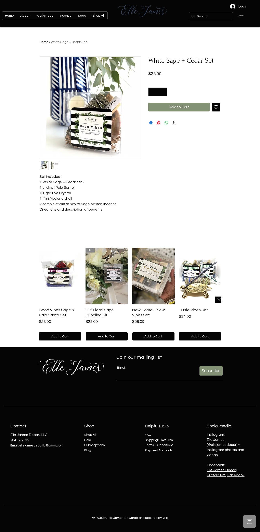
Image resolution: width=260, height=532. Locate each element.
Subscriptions (94, 445)
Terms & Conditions (159, 445)
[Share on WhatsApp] (166, 122)
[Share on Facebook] (150, 122)
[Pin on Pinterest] (158, 122)
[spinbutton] (157, 92)
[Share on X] (174, 122)
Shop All (90, 434)
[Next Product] (227, 275)
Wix (165, 517)
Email (121, 367)
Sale (87, 440)
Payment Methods (158, 450)
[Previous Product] (32, 275)
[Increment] (163, 92)
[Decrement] (152, 92)
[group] (130, 294)
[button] (244, 16)
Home (44, 42)
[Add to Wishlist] (216, 107)
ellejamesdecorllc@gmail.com (41, 445)
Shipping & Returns (159, 440)
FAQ (148, 434)
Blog (87, 450)
